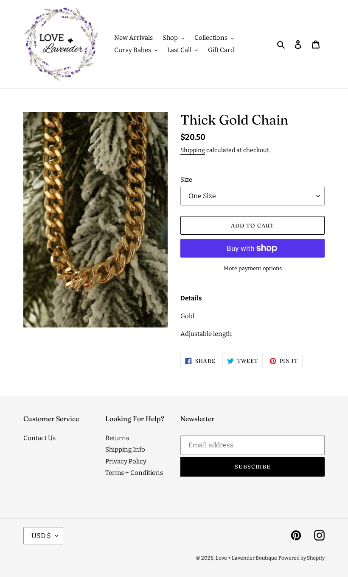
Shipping (192, 150)
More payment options (253, 268)
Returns (117, 438)
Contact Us (39, 438)
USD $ (41, 536)
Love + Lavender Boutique (246, 558)
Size (186, 179)
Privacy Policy (125, 461)
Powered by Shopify (301, 558)
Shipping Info (125, 449)
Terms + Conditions (134, 473)
